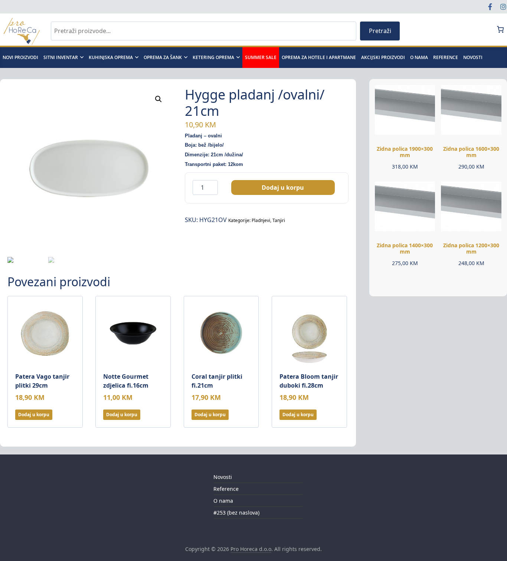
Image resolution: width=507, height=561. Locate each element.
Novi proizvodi (20, 57)
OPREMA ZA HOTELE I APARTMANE (319, 57)
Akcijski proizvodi (383, 57)
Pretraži (380, 31)
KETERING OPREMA (213, 57)
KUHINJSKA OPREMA (111, 57)
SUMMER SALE (261, 57)
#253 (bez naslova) (236, 512)
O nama (419, 57)
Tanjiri (278, 220)
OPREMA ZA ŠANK (163, 57)
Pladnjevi (261, 220)
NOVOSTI (473, 57)
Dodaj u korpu (283, 187)
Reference (445, 57)
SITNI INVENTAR (60, 57)
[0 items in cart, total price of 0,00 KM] (500, 29)
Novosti (222, 476)
